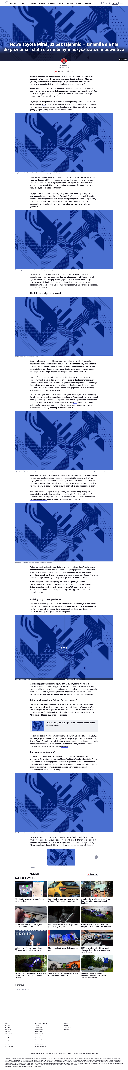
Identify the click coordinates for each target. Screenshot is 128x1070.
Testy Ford (7, 1031)
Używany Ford (38, 1031)
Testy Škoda (8, 1042)
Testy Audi (7, 1025)
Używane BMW (38, 1027)
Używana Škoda (39, 1042)
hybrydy (64, 746)
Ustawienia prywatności (91, 1053)
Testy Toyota (8, 1044)
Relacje (88, 3)
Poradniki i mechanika (37, 3)
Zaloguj (115, 3)
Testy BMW (7, 1027)
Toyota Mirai (53, 285)
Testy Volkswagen (9, 1046)
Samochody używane (55, 3)
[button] (108, 3)
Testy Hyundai (8, 1033)
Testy (23, 3)
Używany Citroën (39, 1029)
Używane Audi (38, 1025)
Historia (70, 3)
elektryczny (54, 582)
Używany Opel (38, 1040)
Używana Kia (38, 1036)
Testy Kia (7, 1036)
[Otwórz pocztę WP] (102, 3)
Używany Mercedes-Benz (41, 1038)
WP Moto (66, 1029)
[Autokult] (15, 3)
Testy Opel (7, 1040)
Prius (44, 104)
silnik (75, 402)
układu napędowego (38, 499)
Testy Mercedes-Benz (10, 1038)
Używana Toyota (39, 1044)
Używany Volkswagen (40, 1046)
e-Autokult (67, 1025)
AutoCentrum (67, 1027)
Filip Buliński (63, 66)
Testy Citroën (8, 1029)
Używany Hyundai (39, 1033)
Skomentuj (60, 71)
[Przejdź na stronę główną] (7, 4)
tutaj (40, 1066)
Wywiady (79, 3)
